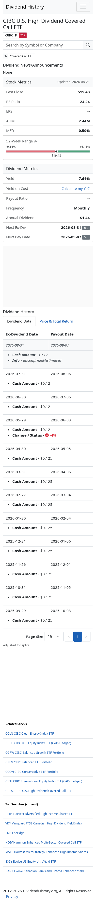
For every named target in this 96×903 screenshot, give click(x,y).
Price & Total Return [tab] (56, 321)
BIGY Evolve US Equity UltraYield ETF (30, 861)
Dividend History (25, 6)
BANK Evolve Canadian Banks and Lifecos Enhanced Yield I (45, 871)
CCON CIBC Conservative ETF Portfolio (31, 772)
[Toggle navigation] (83, 7)
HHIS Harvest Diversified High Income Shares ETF (39, 814)
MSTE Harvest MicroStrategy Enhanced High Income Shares (46, 852)
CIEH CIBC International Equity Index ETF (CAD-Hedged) (43, 781)
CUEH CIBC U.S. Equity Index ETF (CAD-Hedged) (38, 743)
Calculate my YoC (76, 188)
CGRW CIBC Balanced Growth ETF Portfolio (34, 753)
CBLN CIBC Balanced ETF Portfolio (28, 762)
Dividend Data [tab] (19, 321)
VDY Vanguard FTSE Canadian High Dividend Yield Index (43, 823)
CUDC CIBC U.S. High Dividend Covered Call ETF (38, 791)
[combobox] (43, 45)
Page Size (34, 636)
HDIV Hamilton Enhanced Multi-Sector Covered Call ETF (43, 842)
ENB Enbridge (14, 833)
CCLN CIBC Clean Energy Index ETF (29, 733)
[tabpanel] (48, 488)
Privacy (12, 896)
